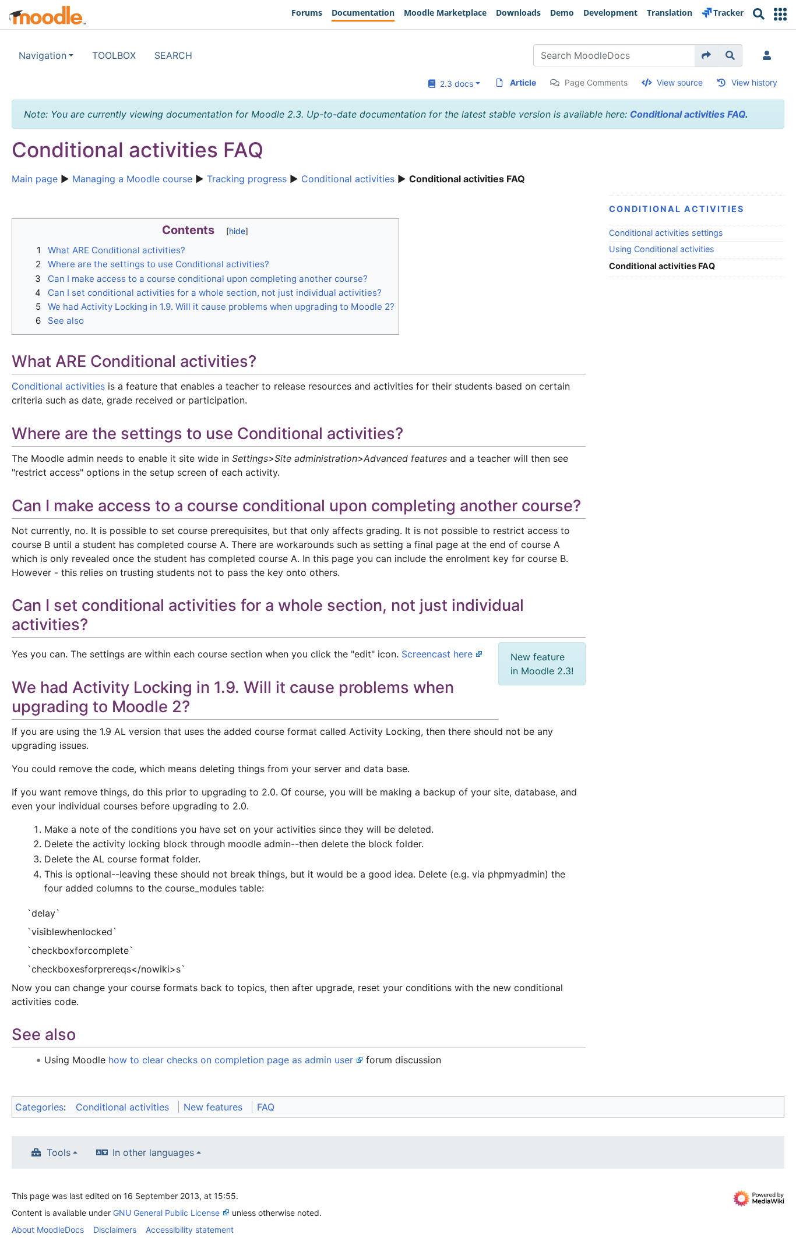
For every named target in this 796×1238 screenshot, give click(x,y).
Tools (59, 1152)
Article (523, 82)
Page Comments (596, 82)
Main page (35, 179)
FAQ (265, 1107)
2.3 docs (454, 84)
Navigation (42, 55)
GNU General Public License (166, 1213)
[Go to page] (706, 55)
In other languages (153, 1152)
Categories (39, 1107)
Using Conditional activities (661, 249)
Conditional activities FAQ (687, 114)
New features (213, 1107)
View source (680, 82)
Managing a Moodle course (132, 179)
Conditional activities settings (666, 233)
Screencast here (437, 654)
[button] (780, 14)
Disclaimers (114, 1230)
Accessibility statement (190, 1230)
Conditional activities (348, 179)
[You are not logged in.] (769, 55)
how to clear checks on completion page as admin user (230, 1060)
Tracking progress (247, 179)
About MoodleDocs (48, 1230)
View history (754, 82)
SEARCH (173, 55)
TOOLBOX (114, 55)
